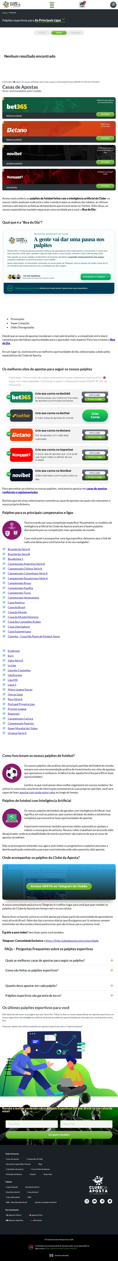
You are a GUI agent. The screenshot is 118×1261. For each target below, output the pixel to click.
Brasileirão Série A (19, 549)
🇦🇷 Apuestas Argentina (14, 1220)
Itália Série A (15, 660)
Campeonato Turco (19, 592)
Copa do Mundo (17, 612)
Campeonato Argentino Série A (26, 564)
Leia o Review (11, 187)
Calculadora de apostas (15, 1169)
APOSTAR (105, 114)
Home (5, 12)
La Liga (12, 665)
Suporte (33, 1174)
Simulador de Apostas (14, 1174)
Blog (40, 1164)
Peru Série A (15, 699)
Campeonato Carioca (20, 718)
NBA (29, 1197)
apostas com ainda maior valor (37, 792)
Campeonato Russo (19, 583)
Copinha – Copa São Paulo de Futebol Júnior (34, 636)
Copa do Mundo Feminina (23, 617)
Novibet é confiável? (14, 163)
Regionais (14, 713)
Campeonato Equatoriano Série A (28, 578)
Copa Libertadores (19, 626)
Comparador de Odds (35, 1159)
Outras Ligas (15, 694)
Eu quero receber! (59, 1134)
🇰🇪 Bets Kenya (36, 1220)
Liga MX (13, 680)
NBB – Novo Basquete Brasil (16, 1202)
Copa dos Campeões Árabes (24, 621)
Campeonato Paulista (21, 723)
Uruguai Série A (17, 733)
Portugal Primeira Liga (21, 704)
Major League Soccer (20, 689)
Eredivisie (14, 651)
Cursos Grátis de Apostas (40, 1169)
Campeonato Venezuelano (23, 597)
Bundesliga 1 (15, 559)
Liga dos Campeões (19, 670)
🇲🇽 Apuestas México (13, 1215)
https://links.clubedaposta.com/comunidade (71, 940)
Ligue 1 (12, 684)
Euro (11, 655)
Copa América (16, 602)
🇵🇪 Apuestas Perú (35, 1215)
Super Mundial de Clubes (23, 728)
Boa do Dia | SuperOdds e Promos (18, 1164)
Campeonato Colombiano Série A (27, 573)
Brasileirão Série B (19, 554)
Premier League (17, 709)
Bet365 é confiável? (14, 116)
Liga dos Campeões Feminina (46, 1202)
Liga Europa (15, 675)
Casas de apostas (12, 1159)
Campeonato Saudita (20, 588)
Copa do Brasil (16, 607)
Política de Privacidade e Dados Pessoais (61, 1248)
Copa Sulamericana (19, 631)
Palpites (8, 1182)
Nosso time (48, 1174)
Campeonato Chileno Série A (25, 568)
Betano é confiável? (14, 139)
